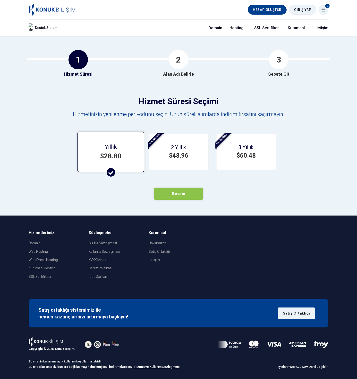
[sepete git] (323, 10)
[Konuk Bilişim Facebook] (106, 344)
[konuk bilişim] (46, 345)
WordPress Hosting (43, 260)
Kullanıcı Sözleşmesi (104, 251)
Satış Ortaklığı (159, 251)
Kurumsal (296, 28)
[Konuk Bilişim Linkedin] (115, 344)
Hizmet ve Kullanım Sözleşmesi (156, 367)
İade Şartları (98, 277)
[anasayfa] (52, 10)
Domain (215, 28)
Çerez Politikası (100, 268)
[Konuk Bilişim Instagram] (97, 344)
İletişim (321, 28)
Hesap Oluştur (267, 10)
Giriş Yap (302, 10)
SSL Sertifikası (267, 28)
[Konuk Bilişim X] (88, 344)
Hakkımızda (158, 243)
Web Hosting (38, 251)
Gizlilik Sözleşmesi (103, 243)
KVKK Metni (97, 260)
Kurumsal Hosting (42, 268)
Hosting (237, 28)
